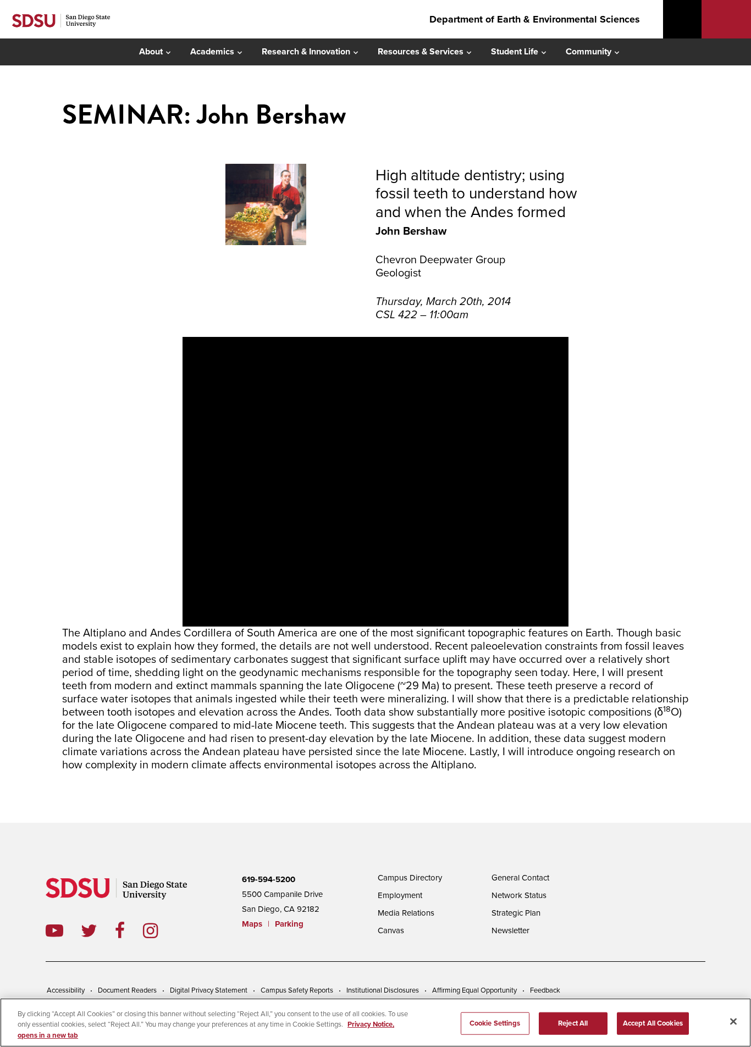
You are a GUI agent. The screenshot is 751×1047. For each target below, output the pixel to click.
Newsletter (510, 930)
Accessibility (66, 990)
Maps (252, 924)
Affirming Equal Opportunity (474, 990)
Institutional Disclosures (382, 990)
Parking (289, 924)
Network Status (519, 895)
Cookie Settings (495, 1022)
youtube (54, 930)
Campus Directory (410, 878)
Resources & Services (420, 51)
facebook (129, 930)
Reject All (573, 1022)
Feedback (545, 990)
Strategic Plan (516, 913)
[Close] (733, 1021)
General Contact (520, 878)
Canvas (391, 930)
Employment (400, 895)
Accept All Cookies (653, 1022)
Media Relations (406, 913)
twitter (98, 930)
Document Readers (127, 990)
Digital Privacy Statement (208, 990)
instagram (159, 930)
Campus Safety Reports (297, 990)
